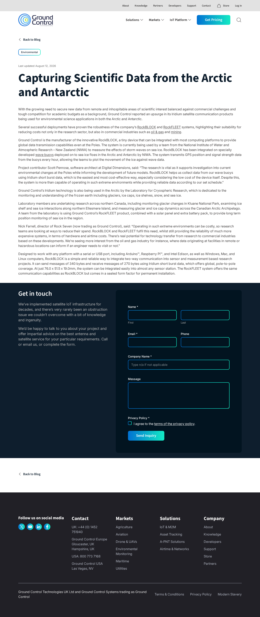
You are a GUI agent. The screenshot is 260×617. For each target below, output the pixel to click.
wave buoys (44, 155)
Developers (175, 6)
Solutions (132, 20)
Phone (185, 334)
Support (191, 6)
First (130, 322)
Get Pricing (213, 19)
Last (183, 322)
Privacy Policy (201, 594)
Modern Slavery (230, 594)
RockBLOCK (146, 127)
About (125, 6)
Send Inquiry (146, 435)
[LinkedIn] (38, 527)
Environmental (29, 52)
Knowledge (141, 6)
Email (133, 334)
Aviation (122, 534)
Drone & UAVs (126, 542)
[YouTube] (30, 527)
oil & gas (157, 132)
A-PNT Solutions (172, 542)
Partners (158, 6)
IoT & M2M (168, 527)
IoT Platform (178, 20)
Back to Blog (31, 40)
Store (208, 556)
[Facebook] (47, 527)
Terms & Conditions (169, 594)
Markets (154, 20)
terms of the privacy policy (174, 424)
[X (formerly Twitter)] (21, 527)
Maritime (122, 561)
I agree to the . (164, 424)
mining (176, 132)
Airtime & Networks (174, 549)
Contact (206, 6)
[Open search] (239, 20)
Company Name (140, 356)
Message (134, 379)
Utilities (121, 568)
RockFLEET (172, 127)
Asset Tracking (171, 534)
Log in (238, 6)
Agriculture (124, 527)
